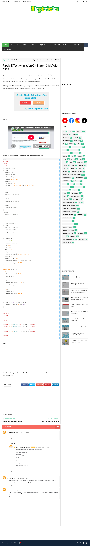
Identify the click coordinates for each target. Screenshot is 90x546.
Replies (13, 443)
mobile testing (67, 177)
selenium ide (76, 199)
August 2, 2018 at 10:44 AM (23, 478)
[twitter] (83, 1)
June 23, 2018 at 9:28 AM (22, 432)
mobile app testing (76, 171)
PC (71, 184)
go (72, 156)
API (74, 134)
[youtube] (77, 1)
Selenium (65, 199)
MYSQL (25, 45)
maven (72, 168)
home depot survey (23, 494)
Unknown (12, 432)
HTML (12, 45)
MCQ (80, 168)
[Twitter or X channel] (84, 120)
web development (27, 60)
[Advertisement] (45, 28)
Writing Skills (67, 242)
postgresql (78, 187)
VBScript (72, 236)
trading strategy (68, 227)
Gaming (76, 153)
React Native (75, 193)
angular (65, 134)
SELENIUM (57, 45)
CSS (12, 60)
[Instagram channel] (77, 120)
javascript (80, 162)
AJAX (70, 131)
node (64, 184)
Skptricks (5, 60)
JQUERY (42, 45)
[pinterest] (86, 1)
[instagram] (83, 543)
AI (63, 131)
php (78, 184)
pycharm (65, 190)
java (71, 162)
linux (64, 168)
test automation (67, 218)
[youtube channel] (65, 120)
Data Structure (77, 147)
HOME (5, 45)
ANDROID (34, 45)
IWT (64, 162)
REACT (64, 193)
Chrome (71, 143)
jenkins (65, 165)
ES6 (64, 150)
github (65, 156)
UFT (64, 236)
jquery (81, 165)
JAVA (18, 45)
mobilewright (79, 177)
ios (81, 159)
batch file (77, 140)
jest (73, 165)
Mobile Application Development (72, 174)
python (75, 190)
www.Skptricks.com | (14, 543)
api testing (66, 137)
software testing (68, 214)
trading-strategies (68, 230)
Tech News (80, 214)
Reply (10, 438)
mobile (65, 171)
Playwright (66, 187)
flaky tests (66, 153)
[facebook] (80, 1)
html (15, 60)
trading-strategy (68, 233)
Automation (66, 140)
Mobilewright (66, 180)
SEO (79, 202)
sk (10, 490)
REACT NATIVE (77, 45)
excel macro (73, 150)
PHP (49, 45)
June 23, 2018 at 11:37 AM (42, 447)
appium (76, 137)
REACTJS (66, 45)
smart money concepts (69, 208)
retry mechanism (75, 196)
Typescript (81, 233)
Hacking (80, 156)
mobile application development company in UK (21, 482)
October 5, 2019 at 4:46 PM (19, 490)
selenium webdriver (68, 202)
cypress (65, 147)
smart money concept (69, 205)
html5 (19, 60)
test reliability (67, 221)
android (79, 131)
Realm (64, 196)
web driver (81, 239)
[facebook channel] (71, 120)
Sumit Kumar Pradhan (23, 447)
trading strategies (68, 224)
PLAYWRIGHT (7, 49)
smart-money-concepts (69, 211)
